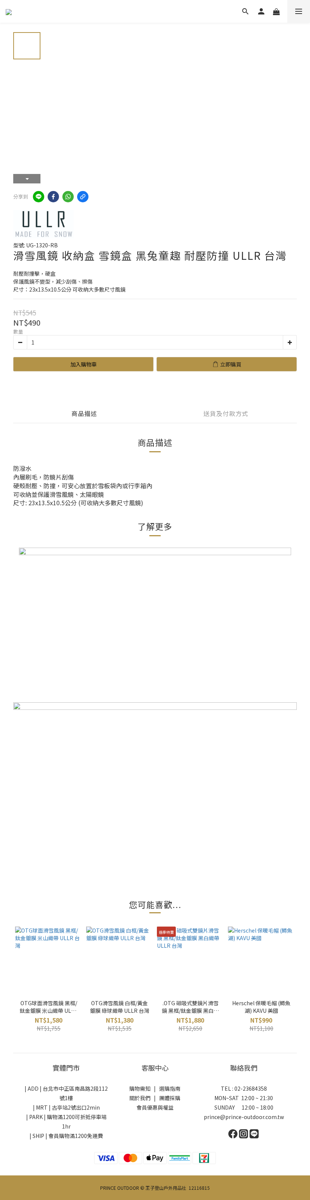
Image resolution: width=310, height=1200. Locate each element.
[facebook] (53, 196)
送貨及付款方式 (225, 413)
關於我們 (139, 1098)
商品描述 (84, 413)
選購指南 (169, 1088)
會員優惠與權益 (155, 1107)
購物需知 (139, 1088)
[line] (38, 196)
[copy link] (82, 196)
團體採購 (169, 1098)
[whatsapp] (68, 196)
